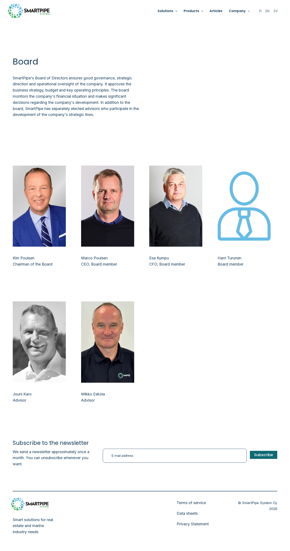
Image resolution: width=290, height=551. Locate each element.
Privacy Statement (193, 524)
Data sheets (187, 513)
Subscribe (263, 454)
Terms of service (191, 502)
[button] (175, 11)
